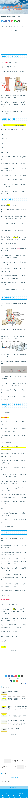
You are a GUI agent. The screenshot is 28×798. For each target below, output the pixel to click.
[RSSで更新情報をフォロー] (17, 681)
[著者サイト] (11, 681)
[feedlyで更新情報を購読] (14, 681)
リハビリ (4, 646)
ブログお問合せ (20, 793)
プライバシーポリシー (8, 793)
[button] (25, 385)
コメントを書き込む (14, 777)
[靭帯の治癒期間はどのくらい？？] (9, 21)
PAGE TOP (14, 787)
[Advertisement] (14, 42)
